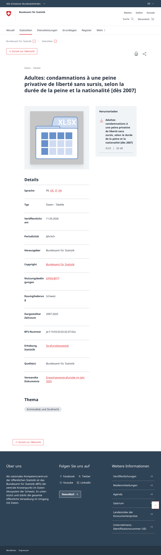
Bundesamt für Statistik (32, 12)
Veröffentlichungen (124, 476)
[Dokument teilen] (144, 53)
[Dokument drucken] (136, 53)
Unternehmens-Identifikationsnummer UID (129, 526)
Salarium (118, 503)
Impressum (24, 550)
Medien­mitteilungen (125, 485)
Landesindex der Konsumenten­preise (125, 514)
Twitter (86, 476)
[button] (10, 30)
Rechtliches (11, 550)
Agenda (117, 494)
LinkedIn (85, 482)
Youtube (68, 482)
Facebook (69, 476)
